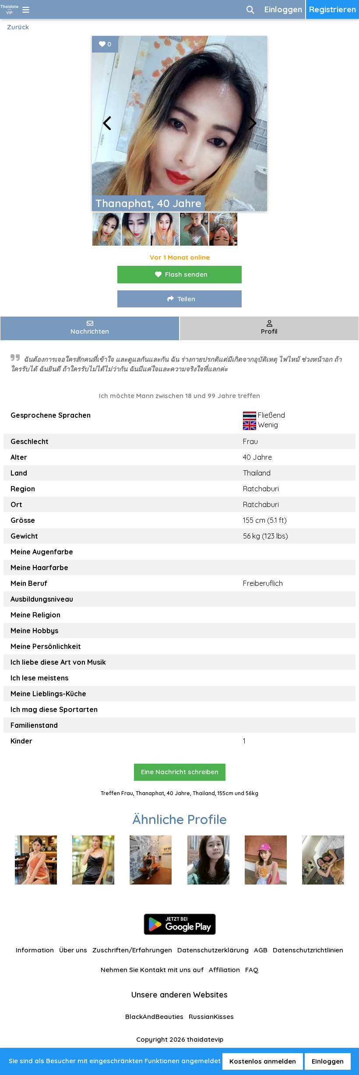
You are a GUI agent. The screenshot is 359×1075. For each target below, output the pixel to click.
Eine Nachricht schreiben (179, 772)
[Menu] (26, 9)
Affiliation (224, 970)
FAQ (251, 970)
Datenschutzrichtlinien (308, 950)
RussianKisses (211, 1016)
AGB (260, 950)
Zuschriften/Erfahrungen (132, 950)
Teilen (186, 299)
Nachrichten (89, 331)
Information (35, 950)
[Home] (9, 9)
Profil (269, 331)
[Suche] (250, 9)
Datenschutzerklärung (213, 950)
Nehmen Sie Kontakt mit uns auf (152, 970)
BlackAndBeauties (154, 1016)
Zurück (18, 27)
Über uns (73, 950)
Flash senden (186, 274)
